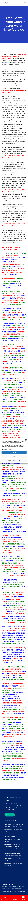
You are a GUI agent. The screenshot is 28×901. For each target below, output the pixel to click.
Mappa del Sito (6, 891)
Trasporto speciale (10, 836)
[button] (26, 439)
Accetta (14, 452)
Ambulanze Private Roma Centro (13, 829)
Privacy (14, 891)
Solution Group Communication (14, 888)
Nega (14, 456)
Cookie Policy (22, 891)
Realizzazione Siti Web (15, 886)
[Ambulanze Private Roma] (4, 3)
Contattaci (9, 815)
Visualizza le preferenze (14, 460)
